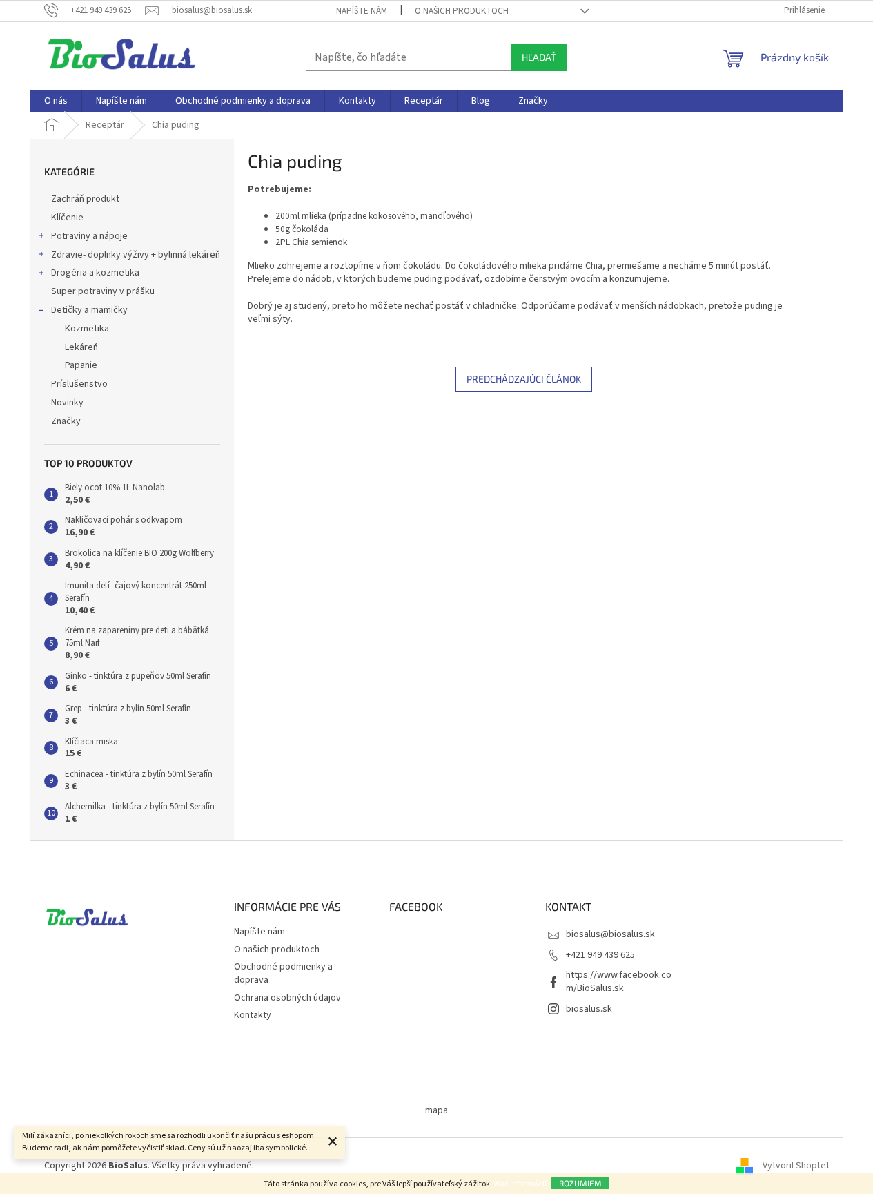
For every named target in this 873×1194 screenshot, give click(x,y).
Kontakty (252, 1015)
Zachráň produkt (85, 199)
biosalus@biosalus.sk (610, 934)
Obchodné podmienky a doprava (283, 973)
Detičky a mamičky (89, 310)
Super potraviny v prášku (103, 291)
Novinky (67, 403)
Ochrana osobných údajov (287, 998)
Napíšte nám (361, 11)
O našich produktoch (462, 11)
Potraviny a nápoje (89, 236)
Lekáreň (81, 347)
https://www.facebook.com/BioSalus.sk (618, 981)
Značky (66, 421)
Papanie (81, 365)
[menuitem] (55, 101)
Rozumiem (580, 1183)
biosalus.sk (589, 1009)
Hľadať (539, 57)
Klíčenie (67, 217)
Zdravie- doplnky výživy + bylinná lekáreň (135, 255)
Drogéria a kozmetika (95, 273)
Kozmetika (87, 329)
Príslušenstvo (79, 384)
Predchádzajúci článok (524, 379)
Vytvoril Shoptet (796, 1166)
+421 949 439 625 (600, 955)
